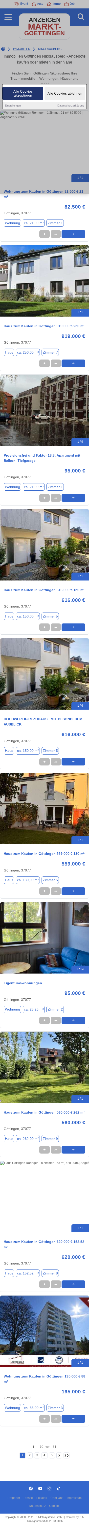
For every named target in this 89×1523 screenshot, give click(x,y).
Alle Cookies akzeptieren (23, 93)
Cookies (54, 1506)
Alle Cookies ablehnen (64, 93)
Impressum (74, 1498)
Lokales (41, 1498)
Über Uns (56, 1498)
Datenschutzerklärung (70, 105)
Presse (28, 1498)
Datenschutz (37, 1506)
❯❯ (66, 1455)
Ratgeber (13, 1498)
